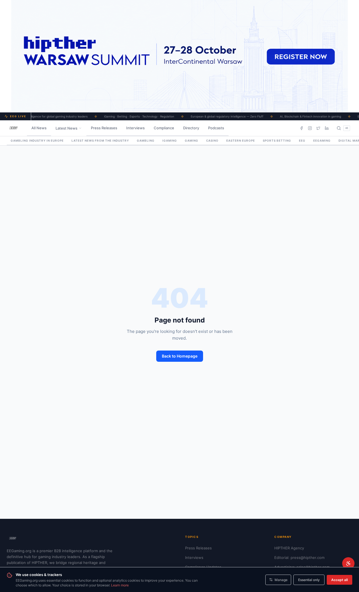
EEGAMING (322, 140)
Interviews (135, 128)
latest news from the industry (100, 140)
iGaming (169, 140)
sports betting (277, 140)
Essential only (309, 580)
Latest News (66, 128)
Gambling (146, 140)
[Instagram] (310, 128)
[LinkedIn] (327, 128)
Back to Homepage (179, 356)
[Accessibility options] (348, 563)
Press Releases (104, 128)
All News (39, 128)
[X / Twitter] (318, 128)
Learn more (120, 585)
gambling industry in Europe (37, 140)
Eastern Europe (240, 140)
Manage (281, 580)
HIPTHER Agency (289, 548)
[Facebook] (301, 128)
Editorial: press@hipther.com (299, 557)
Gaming (191, 140)
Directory (191, 128)
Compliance (164, 128)
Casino (212, 140)
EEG (302, 140)
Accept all (339, 580)
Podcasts (216, 128)
